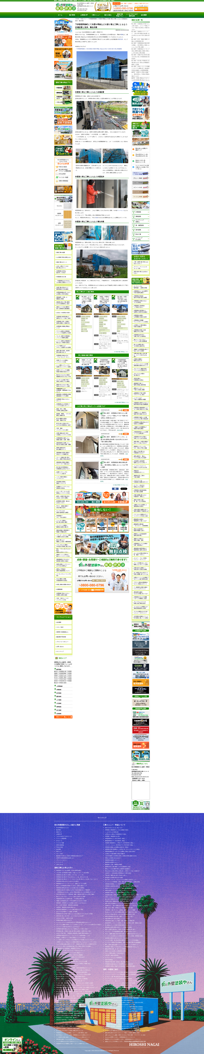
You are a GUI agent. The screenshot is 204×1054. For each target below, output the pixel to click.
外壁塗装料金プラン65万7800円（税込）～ (116, 838)
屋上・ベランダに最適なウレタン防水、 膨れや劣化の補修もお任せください (75, 996)
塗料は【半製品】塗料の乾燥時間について (63, 569)
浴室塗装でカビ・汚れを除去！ (61, 516)
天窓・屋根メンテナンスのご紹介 (62, 429)
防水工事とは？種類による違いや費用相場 (63, 540)
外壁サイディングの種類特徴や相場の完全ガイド (63, 370)
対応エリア (59, 851)
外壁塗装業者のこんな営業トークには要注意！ (141, 432)
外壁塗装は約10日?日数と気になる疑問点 (140, 335)
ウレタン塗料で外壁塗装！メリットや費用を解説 (63, 336)
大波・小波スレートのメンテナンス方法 (62, 599)
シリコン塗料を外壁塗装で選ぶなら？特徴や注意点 (63, 341)
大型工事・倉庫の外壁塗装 (111, 955)
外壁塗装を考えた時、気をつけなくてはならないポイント (70, 950)
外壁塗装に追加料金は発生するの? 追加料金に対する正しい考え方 (121, 886)
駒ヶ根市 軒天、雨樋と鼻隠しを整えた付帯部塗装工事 (140, 40)
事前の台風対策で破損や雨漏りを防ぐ (139, 529)
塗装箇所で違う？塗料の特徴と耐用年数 (140, 384)
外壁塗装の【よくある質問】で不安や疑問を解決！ (69, 870)
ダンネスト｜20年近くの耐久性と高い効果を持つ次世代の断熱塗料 (122, 998)
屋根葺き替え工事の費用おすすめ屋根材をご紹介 (63, 302)
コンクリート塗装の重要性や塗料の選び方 (62, 526)
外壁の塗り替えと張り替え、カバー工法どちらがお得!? (70, 916)
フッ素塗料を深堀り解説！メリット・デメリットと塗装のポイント (73, 1037)
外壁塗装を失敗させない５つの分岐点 (140, 301)
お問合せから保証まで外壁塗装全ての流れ (115, 834)
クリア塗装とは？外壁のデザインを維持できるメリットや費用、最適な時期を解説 (125, 1013)
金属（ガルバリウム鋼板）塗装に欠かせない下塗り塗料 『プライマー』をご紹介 (125, 1035)
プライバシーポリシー (62, 641)
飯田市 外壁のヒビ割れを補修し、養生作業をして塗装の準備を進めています (140, 74)
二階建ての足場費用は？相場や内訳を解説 (140, 427)
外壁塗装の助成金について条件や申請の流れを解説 (118, 884)
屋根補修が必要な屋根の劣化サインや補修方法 (63, 453)
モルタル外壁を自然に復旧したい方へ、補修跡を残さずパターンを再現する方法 (76, 944)
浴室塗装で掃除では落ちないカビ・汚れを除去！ (117, 938)
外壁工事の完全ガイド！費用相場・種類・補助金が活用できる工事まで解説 (75, 894)
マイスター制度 (60, 842)
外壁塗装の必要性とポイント (112, 860)
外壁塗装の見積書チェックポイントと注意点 (141, 321)
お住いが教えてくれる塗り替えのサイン (62, 267)
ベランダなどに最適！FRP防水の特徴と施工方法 (63, 545)
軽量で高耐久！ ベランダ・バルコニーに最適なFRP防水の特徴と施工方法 (74, 993)
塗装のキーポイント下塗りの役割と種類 (139, 389)
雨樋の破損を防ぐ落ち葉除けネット (61, 448)
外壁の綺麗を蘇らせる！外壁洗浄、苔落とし (140, 495)
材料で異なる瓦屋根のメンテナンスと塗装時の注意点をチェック (121, 903)
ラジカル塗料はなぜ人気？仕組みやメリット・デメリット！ (71, 1041)
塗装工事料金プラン (120, 15)
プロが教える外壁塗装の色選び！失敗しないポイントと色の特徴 (72, 872)
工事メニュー (96, 15)
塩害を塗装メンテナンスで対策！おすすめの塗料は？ (69, 1002)
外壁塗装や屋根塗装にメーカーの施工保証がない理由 (141, 408)
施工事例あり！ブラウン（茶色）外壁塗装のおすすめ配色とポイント (73, 1035)
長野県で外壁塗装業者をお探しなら (65, 858)
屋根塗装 (63, 93)
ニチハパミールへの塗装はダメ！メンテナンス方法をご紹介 (71, 1006)
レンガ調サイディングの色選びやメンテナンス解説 (63, 366)
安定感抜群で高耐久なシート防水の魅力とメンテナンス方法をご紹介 (73, 998)
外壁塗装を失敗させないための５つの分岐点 (67, 881)
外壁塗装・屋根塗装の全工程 (112, 836)
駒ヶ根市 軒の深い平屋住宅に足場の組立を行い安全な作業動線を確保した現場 (140, 62)
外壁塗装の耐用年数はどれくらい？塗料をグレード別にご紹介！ (72, 929)
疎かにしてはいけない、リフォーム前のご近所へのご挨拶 (70, 896)
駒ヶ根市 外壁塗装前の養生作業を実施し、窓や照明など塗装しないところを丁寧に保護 (114, 465)
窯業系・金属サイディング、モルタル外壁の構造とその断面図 (71, 978)
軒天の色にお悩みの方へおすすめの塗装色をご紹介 (63, 424)
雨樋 (122, 34)
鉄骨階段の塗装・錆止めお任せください (63, 501)
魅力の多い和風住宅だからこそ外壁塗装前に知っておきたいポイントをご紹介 (124, 899)
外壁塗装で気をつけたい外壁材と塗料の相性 (63, 594)
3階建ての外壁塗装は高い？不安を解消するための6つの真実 (71, 900)
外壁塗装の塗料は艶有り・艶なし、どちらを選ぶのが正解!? (120, 1024)
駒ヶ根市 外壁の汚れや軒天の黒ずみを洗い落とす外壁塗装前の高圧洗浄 (140, 56)
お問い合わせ (60, 646)
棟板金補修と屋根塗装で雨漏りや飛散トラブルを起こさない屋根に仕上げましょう (77, 987)
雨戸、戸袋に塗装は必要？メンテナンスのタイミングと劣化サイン (121, 944)
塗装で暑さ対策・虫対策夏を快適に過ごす (63, 351)
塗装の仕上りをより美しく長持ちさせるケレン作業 (63, 385)
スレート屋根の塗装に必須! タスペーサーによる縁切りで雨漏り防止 (73, 963)
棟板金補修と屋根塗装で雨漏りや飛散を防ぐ (63, 531)
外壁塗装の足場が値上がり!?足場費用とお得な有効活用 (119, 964)
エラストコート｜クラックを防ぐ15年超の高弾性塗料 (118, 993)
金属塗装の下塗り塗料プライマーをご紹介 (140, 393)
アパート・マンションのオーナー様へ (140, 267)
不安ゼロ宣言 (59, 847)
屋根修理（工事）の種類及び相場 (61, 298)
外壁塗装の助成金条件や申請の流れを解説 (140, 296)
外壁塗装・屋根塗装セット (63, 97)
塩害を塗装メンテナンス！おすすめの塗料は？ (63, 565)
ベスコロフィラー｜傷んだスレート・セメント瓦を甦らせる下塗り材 (122, 980)
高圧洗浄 (120, 39)
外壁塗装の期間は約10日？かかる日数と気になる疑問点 (70, 887)
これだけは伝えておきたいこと (64, 836)
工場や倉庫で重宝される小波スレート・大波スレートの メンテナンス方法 (74, 985)
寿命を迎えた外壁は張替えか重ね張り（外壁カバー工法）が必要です (122, 871)
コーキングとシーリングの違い (63, 574)
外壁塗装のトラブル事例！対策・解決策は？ (141, 544)
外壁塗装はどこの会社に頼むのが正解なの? (67, 965)
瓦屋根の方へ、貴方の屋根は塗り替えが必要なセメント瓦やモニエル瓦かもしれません (127, 905)
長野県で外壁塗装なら (62, 632)
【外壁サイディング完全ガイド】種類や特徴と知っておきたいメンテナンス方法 (76, 942)
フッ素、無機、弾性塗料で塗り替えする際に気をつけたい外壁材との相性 (74, 983)
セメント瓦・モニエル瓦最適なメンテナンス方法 (63, 492)
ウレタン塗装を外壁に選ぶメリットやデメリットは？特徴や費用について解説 (124, 1011)
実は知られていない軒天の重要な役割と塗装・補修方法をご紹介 (121, 912)
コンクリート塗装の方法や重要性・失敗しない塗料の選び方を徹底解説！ (123, 942)
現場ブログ (84, 18)
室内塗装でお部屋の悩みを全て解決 (114, 877)
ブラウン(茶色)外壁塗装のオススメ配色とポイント (141, 583)
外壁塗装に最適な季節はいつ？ (63, 327)
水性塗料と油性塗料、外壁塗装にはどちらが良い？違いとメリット (121, 1026)
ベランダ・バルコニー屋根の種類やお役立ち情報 (63, 535)
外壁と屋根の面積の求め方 (63, 584)
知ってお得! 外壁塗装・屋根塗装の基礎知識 (67, 905)
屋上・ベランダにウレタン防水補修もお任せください (63, 550)
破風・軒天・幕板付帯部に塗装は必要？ (62, 409)
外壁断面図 (59, 589)
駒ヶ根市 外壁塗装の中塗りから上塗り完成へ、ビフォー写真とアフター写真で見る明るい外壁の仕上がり (114, 415)
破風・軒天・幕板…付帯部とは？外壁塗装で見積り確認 (119, 907)
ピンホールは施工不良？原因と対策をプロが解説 (63, 380)
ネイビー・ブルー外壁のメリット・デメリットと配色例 (70, 1024)
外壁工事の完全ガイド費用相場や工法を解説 (62, 288)
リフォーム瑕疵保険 (61, 838)
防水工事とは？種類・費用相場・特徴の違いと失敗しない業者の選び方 (74, 991)
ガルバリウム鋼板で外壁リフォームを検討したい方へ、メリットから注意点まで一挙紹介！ (79, 924)
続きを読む (120, 430)
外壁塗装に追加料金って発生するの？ (139, 306)
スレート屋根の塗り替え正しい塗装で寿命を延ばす (63, 458)
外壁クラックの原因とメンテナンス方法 (62, 361)
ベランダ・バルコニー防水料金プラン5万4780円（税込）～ (120, 845)
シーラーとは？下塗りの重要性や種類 (140, 398)
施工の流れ (108, 15)
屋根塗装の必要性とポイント (112, 862)
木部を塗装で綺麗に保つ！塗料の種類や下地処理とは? (141, 510)
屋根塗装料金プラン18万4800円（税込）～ (116, 840)
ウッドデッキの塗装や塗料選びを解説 (62, 511)
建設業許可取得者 (61, 637)
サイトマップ (60, 651)
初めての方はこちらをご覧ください (114, 827)
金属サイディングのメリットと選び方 (61, 472)
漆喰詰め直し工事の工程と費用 (139, 476)
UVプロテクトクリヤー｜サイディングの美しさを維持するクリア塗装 (122, 996)
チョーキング (120, 210)
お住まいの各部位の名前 (63, 312)
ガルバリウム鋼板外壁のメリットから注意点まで (140, 369)
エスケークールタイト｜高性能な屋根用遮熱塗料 (117, 987)
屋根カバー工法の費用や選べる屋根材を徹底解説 (63, 307)
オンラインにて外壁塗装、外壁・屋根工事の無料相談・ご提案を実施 (122, 881)
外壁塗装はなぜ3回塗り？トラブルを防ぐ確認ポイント (70, 952)
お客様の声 (84, 15)
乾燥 (96, 217)
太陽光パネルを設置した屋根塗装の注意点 (140, 505)
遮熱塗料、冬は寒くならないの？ (113, 1017)
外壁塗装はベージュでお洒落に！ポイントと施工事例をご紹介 (71, 1032)
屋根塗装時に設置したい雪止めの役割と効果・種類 (63, 443)
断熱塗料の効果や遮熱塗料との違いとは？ (140, 520)
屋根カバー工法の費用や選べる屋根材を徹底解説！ (118, 868)
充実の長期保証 (60, 845)
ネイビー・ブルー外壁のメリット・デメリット (140, 558)
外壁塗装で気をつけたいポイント (63, 400)
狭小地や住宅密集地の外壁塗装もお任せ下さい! (63, 467)
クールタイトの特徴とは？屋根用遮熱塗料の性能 (141, 607)
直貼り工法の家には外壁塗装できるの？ (139, 452)
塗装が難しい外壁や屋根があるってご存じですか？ (141, 442)
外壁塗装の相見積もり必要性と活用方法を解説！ (141, 311)
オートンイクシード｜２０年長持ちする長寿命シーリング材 (120, 1004)
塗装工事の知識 (60, 252)
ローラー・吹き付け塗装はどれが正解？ (139, 486)
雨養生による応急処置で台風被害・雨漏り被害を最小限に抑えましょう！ (74, 1013)
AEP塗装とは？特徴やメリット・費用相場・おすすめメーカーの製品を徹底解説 (125, 1015)
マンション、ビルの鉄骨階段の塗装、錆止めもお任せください (120, 931)
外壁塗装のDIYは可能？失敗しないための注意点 (140, 437)
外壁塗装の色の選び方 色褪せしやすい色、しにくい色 (69, 874)
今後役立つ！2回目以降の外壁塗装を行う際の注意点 (118, 873)
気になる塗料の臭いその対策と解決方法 (139, 345)
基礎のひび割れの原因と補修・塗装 (138, 539)
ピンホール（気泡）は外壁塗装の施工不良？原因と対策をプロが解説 (73, 946)
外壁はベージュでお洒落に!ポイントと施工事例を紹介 (141, 578)
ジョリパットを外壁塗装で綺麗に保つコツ (141, 481)
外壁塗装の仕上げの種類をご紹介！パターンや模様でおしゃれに (72, 1043)
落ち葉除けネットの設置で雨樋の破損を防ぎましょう (118, 925)
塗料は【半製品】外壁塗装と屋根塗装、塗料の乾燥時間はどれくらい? (73, 968)
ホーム (60, 15)
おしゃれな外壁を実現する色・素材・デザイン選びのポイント (71, 1022)
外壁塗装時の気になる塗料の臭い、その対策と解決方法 (70, 898)
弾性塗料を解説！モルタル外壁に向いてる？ (141, 592)
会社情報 (58, 849)
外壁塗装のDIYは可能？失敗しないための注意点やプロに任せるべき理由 (74, 913)
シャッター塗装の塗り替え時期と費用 (61, 521)
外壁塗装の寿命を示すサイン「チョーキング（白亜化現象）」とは (73, 935)
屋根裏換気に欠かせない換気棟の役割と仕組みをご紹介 (70, 1000)
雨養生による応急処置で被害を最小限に (140, 534)
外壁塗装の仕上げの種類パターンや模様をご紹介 (140, 597)
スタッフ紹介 (60, 627)
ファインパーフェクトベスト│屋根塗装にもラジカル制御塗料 (120, 974)
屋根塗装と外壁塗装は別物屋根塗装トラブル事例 (63, 395)
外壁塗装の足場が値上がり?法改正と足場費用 (141, 423)
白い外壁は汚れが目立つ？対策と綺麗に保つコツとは (141, 573)
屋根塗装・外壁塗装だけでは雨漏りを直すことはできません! (71, 903)
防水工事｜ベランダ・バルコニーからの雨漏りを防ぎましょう (120, 879)
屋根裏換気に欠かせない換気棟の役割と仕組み (63, 560)
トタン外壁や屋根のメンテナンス (61, 477)
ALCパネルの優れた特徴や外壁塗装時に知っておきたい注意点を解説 (73, 974)
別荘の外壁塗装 (109, 959)
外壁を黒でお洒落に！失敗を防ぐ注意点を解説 (140, 568)
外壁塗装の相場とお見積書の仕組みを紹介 (140, 316)
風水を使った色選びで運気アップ (141, 149)
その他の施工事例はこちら (121, 351)
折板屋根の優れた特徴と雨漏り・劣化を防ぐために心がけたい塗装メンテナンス (125, 894)
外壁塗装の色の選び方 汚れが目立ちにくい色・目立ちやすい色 (72, 877)
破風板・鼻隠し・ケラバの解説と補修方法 (63, 414)
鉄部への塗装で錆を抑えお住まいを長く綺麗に (63, 497)
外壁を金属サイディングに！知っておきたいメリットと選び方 (120, 890)
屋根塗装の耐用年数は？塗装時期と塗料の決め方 (140, 549)
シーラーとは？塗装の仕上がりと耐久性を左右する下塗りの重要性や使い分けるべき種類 (127, 1030)
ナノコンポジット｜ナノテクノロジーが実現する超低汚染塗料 (120, 991)
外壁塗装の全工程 (61, 276)
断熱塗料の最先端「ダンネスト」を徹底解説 (141, 524)
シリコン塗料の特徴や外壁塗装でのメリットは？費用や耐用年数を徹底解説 (124, 1006)
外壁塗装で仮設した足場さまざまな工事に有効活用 (141, 418)
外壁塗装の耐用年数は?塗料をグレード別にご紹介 (63, 317)
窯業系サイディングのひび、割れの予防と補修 (140, 447)
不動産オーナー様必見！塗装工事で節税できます (140, 413)
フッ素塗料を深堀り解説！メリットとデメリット (141, 588)
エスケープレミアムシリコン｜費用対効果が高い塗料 (118, 985)
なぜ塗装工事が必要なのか (63, 257)
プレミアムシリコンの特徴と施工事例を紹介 (140, 602)
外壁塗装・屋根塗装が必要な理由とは (65, 907)
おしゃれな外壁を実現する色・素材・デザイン (141, 554)
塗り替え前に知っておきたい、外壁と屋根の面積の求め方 (70, 976)
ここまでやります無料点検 (132, 15)
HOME (77, 18)
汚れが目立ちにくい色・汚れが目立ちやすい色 (142, 155)
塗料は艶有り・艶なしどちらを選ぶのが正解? (140, 456)
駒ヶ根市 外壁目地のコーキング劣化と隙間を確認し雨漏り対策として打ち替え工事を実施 (140, 50)
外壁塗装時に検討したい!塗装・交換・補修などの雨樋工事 (119, 920)
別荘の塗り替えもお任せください (141, 272)
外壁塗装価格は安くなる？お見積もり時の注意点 (63, 293)
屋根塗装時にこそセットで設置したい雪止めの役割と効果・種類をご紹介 (123, 923)
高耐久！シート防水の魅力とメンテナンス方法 (63, 555)
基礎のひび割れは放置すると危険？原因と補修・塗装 (69, 1015)
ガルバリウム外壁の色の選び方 (139, 374)
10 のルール (59, 840)
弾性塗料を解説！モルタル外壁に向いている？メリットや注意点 (72, 1039)
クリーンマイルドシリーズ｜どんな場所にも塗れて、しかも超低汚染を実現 (124, 1002)
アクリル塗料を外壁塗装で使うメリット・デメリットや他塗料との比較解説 (124, 1009)
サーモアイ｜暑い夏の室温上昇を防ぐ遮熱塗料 (116, 976)
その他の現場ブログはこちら (120, 485)
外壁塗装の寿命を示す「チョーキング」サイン (63, 356)
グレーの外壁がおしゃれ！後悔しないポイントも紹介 (141, 563)
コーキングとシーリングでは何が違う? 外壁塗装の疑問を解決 (71, 972)
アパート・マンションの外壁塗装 (113, 957)
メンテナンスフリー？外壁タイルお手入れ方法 (140, 466)
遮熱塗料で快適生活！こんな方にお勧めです (116, 989)
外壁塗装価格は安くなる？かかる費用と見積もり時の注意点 (120, 851)
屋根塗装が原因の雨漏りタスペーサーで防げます (63, 463)
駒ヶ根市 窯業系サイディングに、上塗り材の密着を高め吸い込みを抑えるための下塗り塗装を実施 (114, 439)
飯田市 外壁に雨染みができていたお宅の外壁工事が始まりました (140, 79)
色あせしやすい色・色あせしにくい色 (140, 161)
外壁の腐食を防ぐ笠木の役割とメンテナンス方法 (63, 433)
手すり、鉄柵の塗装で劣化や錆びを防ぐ (62, 506)
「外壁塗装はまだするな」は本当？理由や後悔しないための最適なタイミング (75, 892)
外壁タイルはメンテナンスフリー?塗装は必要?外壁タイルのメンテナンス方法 (124, 897)
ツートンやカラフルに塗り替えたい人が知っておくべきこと (142, 167)
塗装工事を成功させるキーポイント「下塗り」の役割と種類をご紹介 (122, 1032)
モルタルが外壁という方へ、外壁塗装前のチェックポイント (120, 1037)
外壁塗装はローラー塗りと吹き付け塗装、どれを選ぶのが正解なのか (73, 970)
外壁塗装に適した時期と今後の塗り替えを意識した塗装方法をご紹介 (73, 931)
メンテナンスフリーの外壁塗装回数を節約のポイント (141, 364)
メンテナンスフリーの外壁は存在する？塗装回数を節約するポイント (73, 922)
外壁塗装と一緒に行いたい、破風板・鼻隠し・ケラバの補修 (120, 910)
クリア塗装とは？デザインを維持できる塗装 (63, 346)
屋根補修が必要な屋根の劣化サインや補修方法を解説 (118, 927)
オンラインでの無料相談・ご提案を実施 (140, 287)
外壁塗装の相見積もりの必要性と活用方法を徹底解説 (69, 955)
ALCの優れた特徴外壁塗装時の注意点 (61, 579)
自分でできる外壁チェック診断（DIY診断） (67, 911)
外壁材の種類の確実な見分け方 (138, 359)
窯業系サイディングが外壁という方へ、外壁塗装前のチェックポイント (123, 1039)
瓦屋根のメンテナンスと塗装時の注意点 (63, 487)
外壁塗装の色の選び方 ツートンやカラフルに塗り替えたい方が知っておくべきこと (77, 879)
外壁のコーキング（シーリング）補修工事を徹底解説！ (119, 888)
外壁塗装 (63, 88)
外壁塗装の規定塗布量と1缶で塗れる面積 (140, 490)
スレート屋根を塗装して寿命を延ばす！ (115, 953)
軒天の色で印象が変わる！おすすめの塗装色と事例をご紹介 (120, 914)
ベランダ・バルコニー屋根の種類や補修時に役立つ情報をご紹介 (72, 989)
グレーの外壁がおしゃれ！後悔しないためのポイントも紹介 (71, 1026)
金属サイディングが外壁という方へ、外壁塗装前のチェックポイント (122, 1041)
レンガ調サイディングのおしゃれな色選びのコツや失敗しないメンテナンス (75, 939)
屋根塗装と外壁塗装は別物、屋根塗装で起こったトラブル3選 (71, 961)
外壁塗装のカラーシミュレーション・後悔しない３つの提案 (71, 883)
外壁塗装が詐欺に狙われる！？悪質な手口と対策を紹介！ (70, 957)
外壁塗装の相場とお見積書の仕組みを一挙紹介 (116, 847)
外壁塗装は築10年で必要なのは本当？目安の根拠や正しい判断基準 (73, 890)
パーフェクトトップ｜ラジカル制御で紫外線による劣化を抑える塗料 (122, 972)
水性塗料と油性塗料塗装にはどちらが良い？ (140, 461)
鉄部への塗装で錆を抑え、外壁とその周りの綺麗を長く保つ (120, 929)
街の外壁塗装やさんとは (62, 827)
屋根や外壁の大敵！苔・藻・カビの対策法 (140, 500)
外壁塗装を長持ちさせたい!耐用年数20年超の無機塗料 (141, 403)
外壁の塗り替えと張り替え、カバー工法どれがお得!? (140, 355)
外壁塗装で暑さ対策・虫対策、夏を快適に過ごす (117, 961)
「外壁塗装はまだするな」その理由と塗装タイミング (63, 281)
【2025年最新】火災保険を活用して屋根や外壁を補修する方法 (121, 855)
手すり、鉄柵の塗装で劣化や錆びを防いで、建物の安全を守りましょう (123, 933)
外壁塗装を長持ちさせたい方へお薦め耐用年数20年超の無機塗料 (121, 1028)
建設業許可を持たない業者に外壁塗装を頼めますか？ (69, 855)
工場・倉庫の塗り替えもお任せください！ (141, 262)
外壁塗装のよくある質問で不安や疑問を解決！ (141, 291)
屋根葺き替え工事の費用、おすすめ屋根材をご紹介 (118, 866)
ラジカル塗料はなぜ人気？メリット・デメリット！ (141, 612)
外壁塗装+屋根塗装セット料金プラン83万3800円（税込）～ (120, 842)
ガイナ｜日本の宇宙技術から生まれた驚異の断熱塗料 (118, 1000)
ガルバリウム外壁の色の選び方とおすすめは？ (68, 926)
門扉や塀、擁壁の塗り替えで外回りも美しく (116, 875)
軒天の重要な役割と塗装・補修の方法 (61, 419)
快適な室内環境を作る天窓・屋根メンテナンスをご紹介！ (119, 916)
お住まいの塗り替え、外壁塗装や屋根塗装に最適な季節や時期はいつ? (73, 933)
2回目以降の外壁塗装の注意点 (138, 379)
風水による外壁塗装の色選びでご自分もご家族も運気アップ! (71, 885)
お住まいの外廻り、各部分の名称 (64, 918)
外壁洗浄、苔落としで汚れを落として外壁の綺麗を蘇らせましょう (121, 946)
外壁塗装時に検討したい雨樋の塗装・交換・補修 (63, 438)
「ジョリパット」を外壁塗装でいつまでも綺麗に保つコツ (70, 980)
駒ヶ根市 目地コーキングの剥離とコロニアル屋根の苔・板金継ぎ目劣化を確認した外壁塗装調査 (140, 68)
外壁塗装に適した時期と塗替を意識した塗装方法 (63, 322)
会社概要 (144, 15)
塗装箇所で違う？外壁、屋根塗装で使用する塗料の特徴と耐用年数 (121, 1019)
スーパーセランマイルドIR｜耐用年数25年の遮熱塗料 (118, 978)
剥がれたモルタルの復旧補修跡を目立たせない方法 (63, 375)
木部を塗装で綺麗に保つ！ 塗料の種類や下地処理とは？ (70, 1004)
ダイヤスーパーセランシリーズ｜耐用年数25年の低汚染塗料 (120, 983)
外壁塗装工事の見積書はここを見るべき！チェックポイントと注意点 (122, 849)
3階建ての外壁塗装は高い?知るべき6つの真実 (141, 350)
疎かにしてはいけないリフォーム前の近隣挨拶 (140, 340)
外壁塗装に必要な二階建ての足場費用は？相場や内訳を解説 (120, 966)
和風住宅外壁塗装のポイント (139, 471)
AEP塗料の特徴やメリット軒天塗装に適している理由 (141, 617)
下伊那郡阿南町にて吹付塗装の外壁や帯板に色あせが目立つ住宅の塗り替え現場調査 (99, 49)
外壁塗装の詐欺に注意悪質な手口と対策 (140, 330)
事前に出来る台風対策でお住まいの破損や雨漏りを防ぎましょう (72, 1011)
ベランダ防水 (63, 102)
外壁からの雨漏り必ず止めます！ (113, 858)
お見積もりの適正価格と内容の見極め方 (140, 325)
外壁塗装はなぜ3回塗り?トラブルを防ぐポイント (63, 404)
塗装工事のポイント (61, 262)
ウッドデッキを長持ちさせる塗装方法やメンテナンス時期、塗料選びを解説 (124, 936)
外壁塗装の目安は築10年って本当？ (61, 271)
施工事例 (72, 15)
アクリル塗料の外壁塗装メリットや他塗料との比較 (63, 332)
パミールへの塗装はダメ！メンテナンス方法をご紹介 (141, 515)
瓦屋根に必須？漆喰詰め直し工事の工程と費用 (116, 901)
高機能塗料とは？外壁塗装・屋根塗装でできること (63, 390)
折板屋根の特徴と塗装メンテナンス (61, 482)
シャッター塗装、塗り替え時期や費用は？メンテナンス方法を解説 (121, 940)
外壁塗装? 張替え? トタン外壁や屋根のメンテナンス (118, 892)
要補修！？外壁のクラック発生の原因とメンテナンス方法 (70, 937)
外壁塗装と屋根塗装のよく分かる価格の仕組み (116, 830)
